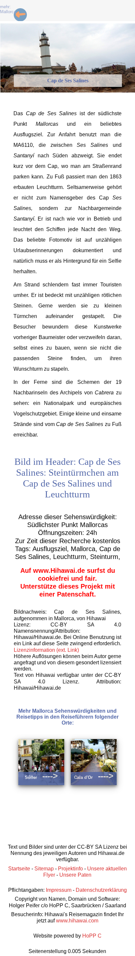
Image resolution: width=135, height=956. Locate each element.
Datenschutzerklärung (101, 890)
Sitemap (44, 868)
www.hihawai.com (77, 920)
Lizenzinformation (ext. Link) (46, 650)
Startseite (19, 868)
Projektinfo (70, 868)
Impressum (58, 890)
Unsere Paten (75, 875)
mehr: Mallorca (8, 9)
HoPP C (92, 936)
